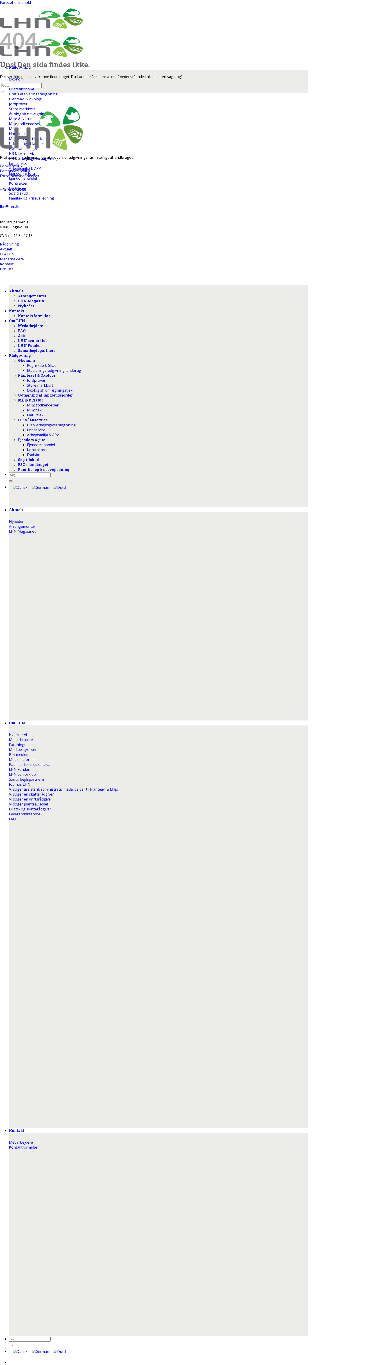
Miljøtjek (34, 410)
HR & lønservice (33, 420)
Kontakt (17, 1130)
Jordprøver (36, 380)
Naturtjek (35, 415)
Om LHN (17, 722)
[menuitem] (20, 1351)
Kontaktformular (34, 315)
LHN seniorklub (32, 340)
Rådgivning (20, 355)
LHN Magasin (31, 300)
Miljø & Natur (30, 400)
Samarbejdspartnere (36, 350)
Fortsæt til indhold (15, 2)
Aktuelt (16, 509)
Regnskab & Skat (41, 365)
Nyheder (26, 305)
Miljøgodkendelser (43, 405)
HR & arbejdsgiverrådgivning (51, 424)
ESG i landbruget (33, 464)
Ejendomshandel (41, 444)
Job (21, 335)
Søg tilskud (28, 459)
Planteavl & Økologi (36, 375)
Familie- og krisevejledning (43, 469)
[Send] (11, 1345)
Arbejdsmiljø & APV (43, 434)
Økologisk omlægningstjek (49, 390)
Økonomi (26, 360)
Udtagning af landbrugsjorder (45, 395)
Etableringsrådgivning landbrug (54, 370)
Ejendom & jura (31, 439)
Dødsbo (33, 454)
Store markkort (40, 385)
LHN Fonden (30, 345)
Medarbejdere (30, 325)
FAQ (22, 330)
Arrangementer (32, 296)
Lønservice (36, 429)
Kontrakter (36, 449)
